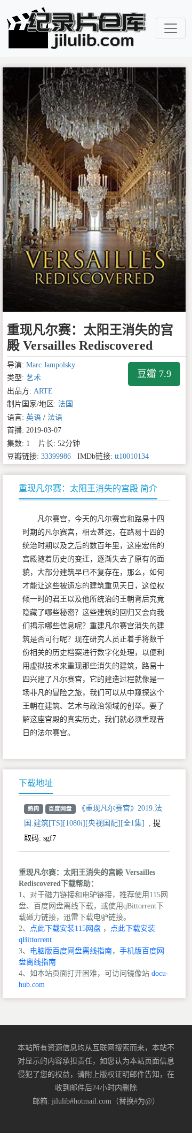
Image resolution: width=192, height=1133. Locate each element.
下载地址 (36, 783)
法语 (54, 417)
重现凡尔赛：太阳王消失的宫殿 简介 (88, 488)
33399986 (56, 456)
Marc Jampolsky (50, 365)
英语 (33, 417)
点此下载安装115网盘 (65, 928)
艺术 (33, 378)
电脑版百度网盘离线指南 (71, 951)
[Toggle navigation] (171, 28)
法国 (65, 404)
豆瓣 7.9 (154, 373)
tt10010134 (132, 456)
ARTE (43, 391)
